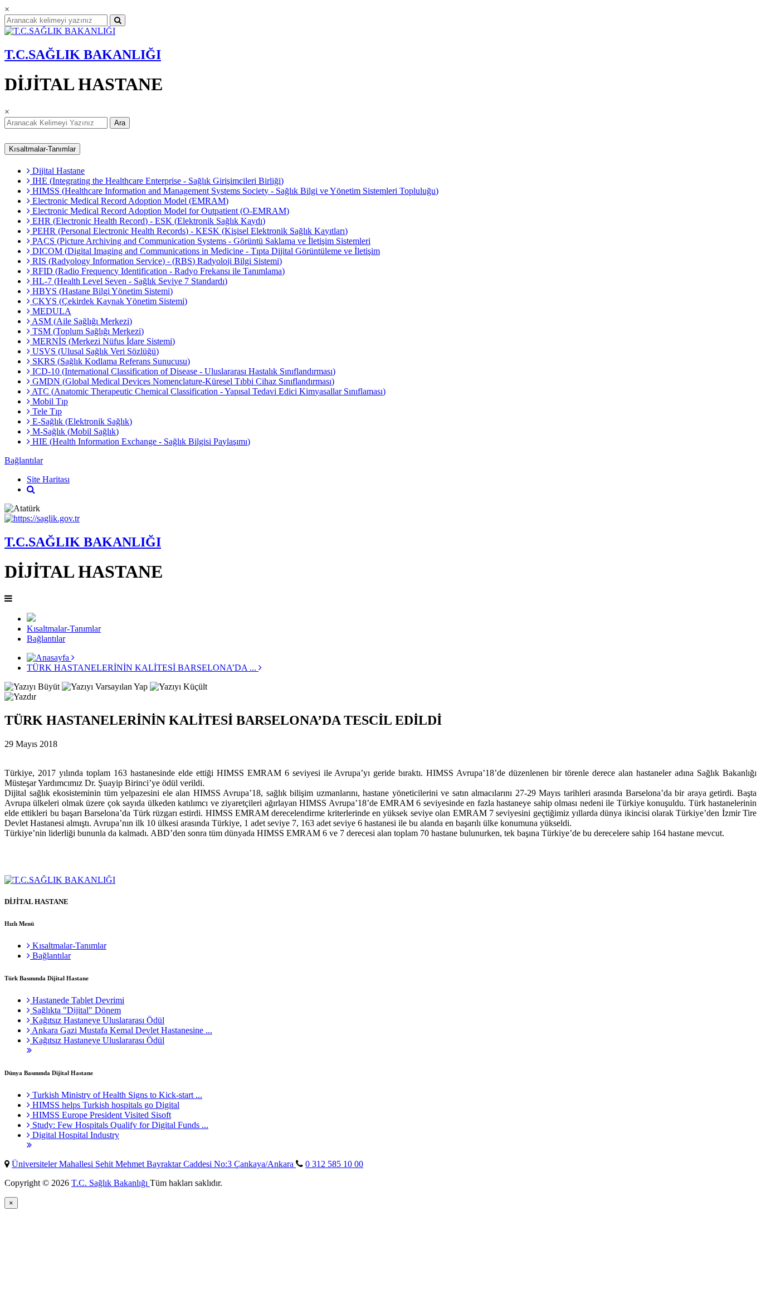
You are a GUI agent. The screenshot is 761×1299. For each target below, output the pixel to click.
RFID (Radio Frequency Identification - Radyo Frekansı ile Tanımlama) (157, 271)
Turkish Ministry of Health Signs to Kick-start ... (116, 1095)
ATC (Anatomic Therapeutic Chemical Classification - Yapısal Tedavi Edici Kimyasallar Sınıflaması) (208, 391)
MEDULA (50, 311)
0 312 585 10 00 (334, 1164)
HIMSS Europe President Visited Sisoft (100, 1115)
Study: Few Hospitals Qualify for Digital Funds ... (119, 1125)
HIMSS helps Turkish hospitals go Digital (104, 1105)
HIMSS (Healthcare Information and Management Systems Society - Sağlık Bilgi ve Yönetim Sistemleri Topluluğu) (234, 191)
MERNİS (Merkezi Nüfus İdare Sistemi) (102, 341)
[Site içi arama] (31, 489)
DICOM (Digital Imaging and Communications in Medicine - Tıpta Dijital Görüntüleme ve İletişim (205, 251)
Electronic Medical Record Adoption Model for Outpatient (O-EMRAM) (159, 211)
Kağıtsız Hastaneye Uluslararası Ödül (97, 1020)
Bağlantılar (23, 460)
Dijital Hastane (57, 170)
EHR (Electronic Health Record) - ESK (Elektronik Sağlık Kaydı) (147, 221)
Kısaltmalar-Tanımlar (42, 149)
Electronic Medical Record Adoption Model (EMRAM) (129, 201)
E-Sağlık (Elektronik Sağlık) (81, 421)
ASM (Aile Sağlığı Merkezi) (81, 321)
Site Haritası (48, 479)
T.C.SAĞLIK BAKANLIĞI (82, 54)
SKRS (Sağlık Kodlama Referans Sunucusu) (110, 361)
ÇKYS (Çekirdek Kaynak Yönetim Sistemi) (108, 301)
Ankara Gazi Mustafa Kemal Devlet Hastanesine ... (121, 1030)
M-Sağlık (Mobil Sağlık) (74, 431)
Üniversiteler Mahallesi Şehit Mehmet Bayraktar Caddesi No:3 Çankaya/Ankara (154, 1164)
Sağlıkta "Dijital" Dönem (75, 1010)
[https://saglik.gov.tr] (42, 518)
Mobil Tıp (49, 401)
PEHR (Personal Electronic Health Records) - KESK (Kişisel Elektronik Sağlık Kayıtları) (189, 231)
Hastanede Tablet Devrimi (77, 1000)
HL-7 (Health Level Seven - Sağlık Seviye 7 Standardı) (128, 281)
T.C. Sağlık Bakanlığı (110, 1183)
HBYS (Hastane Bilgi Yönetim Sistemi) (101, 291)
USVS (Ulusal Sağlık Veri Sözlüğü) (94, 351)
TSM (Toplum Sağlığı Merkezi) (87, 331)
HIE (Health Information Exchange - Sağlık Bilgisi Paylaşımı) (140, 441)
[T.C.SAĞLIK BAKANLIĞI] (59, 31)
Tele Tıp (46, 411)
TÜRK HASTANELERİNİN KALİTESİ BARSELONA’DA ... (142, 667)
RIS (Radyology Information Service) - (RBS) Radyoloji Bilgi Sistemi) (156, 261)
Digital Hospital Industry (74, 1135)
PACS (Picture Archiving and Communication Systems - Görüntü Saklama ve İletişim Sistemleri (200, 241)
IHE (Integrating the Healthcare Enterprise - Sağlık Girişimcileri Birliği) (157, 180)
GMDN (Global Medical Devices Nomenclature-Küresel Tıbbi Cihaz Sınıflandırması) (182, 381)
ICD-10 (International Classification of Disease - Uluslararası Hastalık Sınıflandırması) (182, 371)
